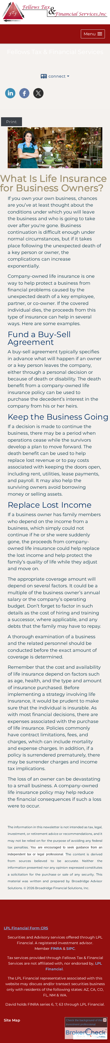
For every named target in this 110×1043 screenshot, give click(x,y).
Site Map (12, 1020)
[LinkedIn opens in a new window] (10, 96)
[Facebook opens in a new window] (24, 96)
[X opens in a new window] (38, 96)
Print (11, 121)
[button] (93, 33)
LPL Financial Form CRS (26, 928)
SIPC (70, 948)
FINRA (56, 948)
